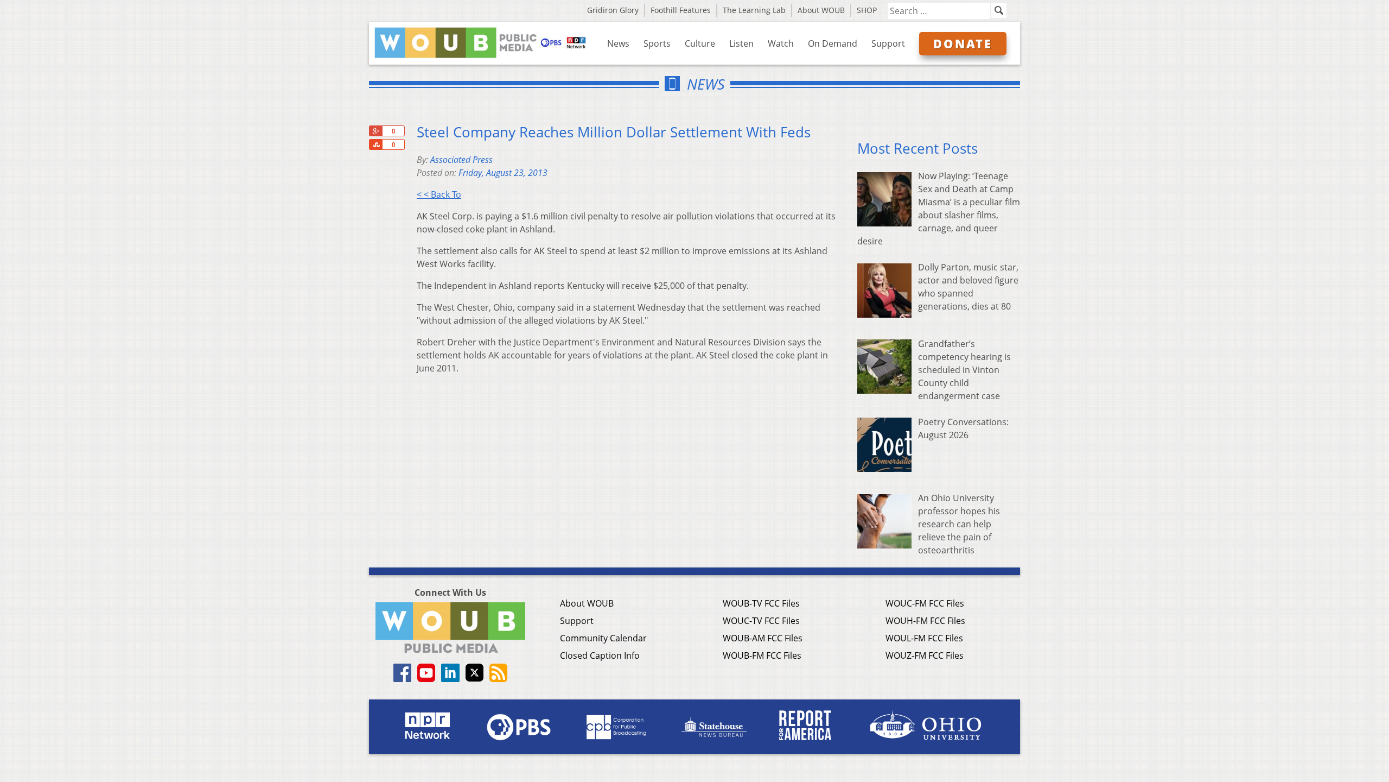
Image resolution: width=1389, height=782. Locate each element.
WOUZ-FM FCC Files (924, 655)
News (618, 43)
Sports (657, 43)
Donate (962, 43)
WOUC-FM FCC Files (924, 603)
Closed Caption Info (600, 655)
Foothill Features (681, 10)
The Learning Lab (754, 10)
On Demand (832, 43)
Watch (781, 43)
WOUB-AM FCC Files (762, 638)
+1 (375, 130)
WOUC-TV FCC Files (761, 621)
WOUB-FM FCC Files (762, 655)
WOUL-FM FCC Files (924, 638)
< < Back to (439, 194)
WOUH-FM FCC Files (925, 621)
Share (375, 144)
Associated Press (461, 160)
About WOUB (821, 10)
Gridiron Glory (613, 10)
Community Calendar (603, 638)
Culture (700, 43)
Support (888, 43)
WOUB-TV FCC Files (761, 603)
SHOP (867, 10)
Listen (741, 43)
